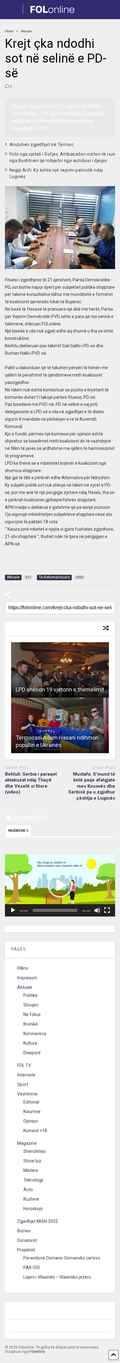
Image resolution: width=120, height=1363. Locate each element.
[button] (60, 885)
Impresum (27, 977)
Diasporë (32, 1052)
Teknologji (33, 1179)
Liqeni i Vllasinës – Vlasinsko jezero (57, 1277)
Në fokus (32, 1014)
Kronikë (30, 1024)
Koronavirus (34, 1033)
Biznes (23, 1230)
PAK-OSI (31, 1267)
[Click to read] (60, 670)
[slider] (55, 910)
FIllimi (22, 968)
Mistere (30, 1170)
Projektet (26, 1249)
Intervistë (26, 1074)
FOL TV (24, 1065)
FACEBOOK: (18, 830)
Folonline (37, 1351)
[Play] (13, 910)
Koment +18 (35, 1130)
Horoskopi (33, 1208)
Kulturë (30, 1043)
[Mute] (97, 910)
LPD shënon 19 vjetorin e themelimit (60, 689)
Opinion (30, 1121)
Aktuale (24, 987)
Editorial (31, 1102)
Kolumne (32, 1111)
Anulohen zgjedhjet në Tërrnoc (42, 144)
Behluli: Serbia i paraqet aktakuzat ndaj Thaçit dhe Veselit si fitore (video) (31, 783)
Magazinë (27, 1143)
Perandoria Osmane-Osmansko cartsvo (61, 1257)
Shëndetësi (34, 1151)
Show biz (32, 1160)
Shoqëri (30, 1004)
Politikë (30, 995)
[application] (60, 885)
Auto (28, 1189)
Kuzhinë (31, 1199)
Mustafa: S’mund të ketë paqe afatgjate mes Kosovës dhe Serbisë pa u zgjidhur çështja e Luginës (91, 786)
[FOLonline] (49, 14)
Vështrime (27, 1094)
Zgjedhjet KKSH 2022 (37, 1221)
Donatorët (27, 1240)
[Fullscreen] (107, 910)
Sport (22, 1084)
